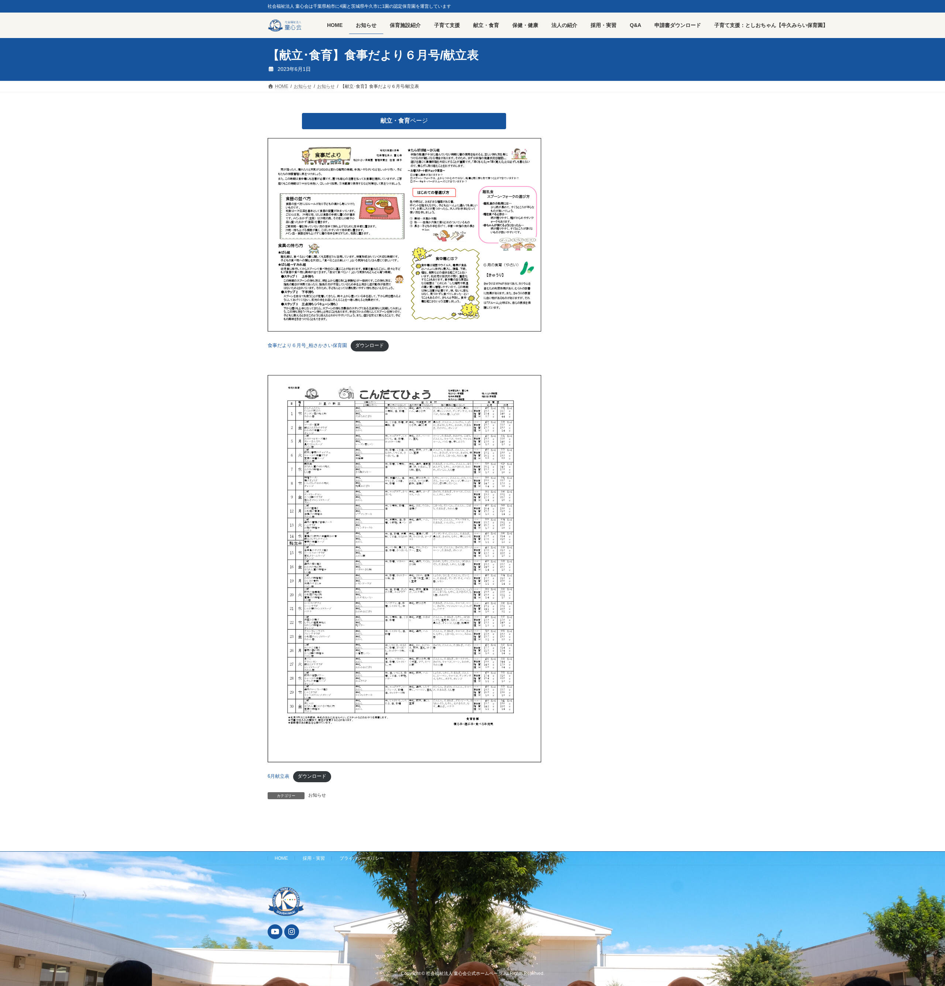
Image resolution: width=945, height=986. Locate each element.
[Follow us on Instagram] (291, 931)
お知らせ (317, 795)
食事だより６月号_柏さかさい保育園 (307, 345)
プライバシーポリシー (362, 858)
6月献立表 (278, 776)
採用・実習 (314, 858)
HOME (281, 858)
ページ (404, 120)
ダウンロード (369, 345)
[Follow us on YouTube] (275, 931)
